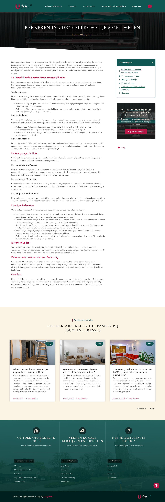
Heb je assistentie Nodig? (128, 439)
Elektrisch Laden (128, 83)
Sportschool (112, 477)
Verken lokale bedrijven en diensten (82, 439)
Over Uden (65, 466)
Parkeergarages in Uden (131, 76)
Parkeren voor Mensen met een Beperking (133, 88)
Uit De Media (89, 6)
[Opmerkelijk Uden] (36, 430)
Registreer (136, 6)
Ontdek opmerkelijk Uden (36, 439)
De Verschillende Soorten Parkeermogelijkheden (131, 71)
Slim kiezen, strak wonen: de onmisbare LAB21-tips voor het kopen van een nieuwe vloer (132, 372)
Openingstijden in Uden (23, 470)
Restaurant (111, 473)
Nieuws (64, 470)
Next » (152, 408)
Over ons (72, 6)
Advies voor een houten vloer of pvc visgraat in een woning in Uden (30, 371)
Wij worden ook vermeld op (113, 6)
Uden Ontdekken (52, 6)
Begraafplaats (113, 466)
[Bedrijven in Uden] (82, 430)
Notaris (110, 470)
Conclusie (125, 93)
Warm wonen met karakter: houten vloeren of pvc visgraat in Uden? (80, 371)
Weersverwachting (68, 477)
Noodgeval (65, 481)
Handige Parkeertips (129, 79)
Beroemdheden (67, 473)
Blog (123, 147)
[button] (150, 6)
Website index (19, 481)
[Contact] (128, 430)
